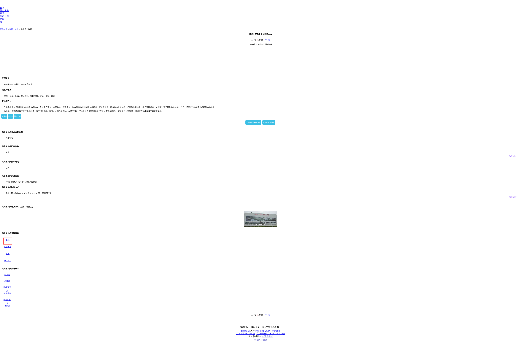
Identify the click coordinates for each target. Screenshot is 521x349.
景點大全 (4, 10)
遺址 (7, 254)
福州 (16, 29)
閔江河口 (7, 261)
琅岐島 (7, 281)
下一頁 (267, 40)
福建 (11, 29)
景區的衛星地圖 (268, 122)
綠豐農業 (7, 293)
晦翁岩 (7, 275)
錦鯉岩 (7, 306)
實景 (2, 13)
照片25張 (17, 116)
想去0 (10, 116)
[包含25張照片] (260, 219)
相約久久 (255, 327)
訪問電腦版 (267, 336)
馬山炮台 (7, 247)
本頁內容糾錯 (260, 340)
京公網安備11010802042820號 (271, 333)
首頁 (2, 8)
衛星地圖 (4, 16)
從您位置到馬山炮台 (253, 122)
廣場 (2, 19)
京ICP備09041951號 (245, 333)
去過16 (4, 116)
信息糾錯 (513, 156)
